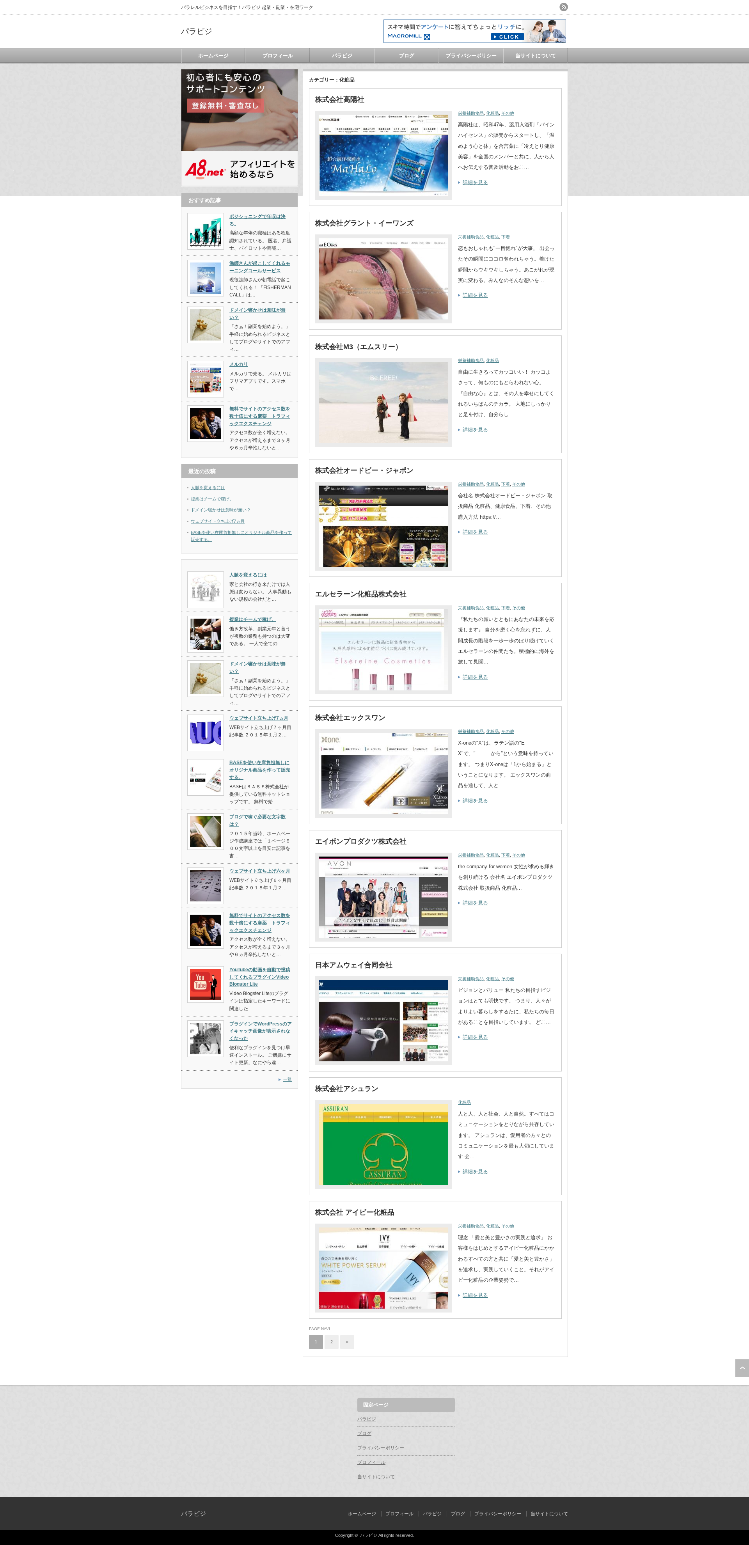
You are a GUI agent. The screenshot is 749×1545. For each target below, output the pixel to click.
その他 (507, 113)
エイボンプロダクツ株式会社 (360, 841)
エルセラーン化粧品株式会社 (360, 594)
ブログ (406, 56)
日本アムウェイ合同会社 (353, 965)
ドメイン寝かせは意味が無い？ (221, 509)
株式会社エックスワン (350, 718)
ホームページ (213, 56)
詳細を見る (475, 182)
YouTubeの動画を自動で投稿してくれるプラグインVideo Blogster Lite (259, 977)
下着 (505, 236)
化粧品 (492, 113)
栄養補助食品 (471, 113)
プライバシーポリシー (471, 56)
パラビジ (196, 31)
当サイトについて (535, 56)
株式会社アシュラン (346, 1089)
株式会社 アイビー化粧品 (354, 1212)
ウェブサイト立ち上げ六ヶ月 (259, 871)
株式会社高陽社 (339, 99)
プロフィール (278, 56)
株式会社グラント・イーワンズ (364, 223)
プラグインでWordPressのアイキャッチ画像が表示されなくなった (260, 1031)
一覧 (287, 1079)
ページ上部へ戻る (742, 1368)
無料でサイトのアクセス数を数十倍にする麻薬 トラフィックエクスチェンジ (259, 416)
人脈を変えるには (208, 487)
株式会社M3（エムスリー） (358, 347)
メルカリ (238, 364)
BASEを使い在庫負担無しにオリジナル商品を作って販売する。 (259, 770)
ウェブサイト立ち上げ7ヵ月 (218, 521)
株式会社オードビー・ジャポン (364, 470)
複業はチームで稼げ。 (212, 499)
